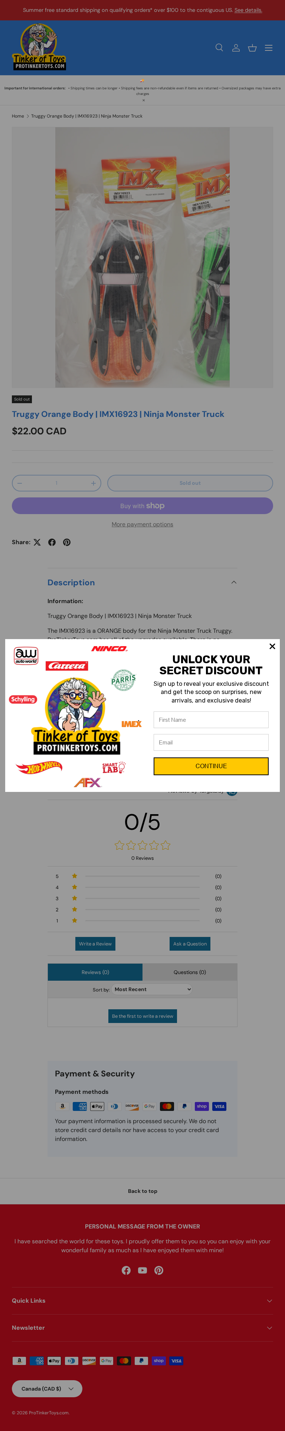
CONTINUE (211, 766)
